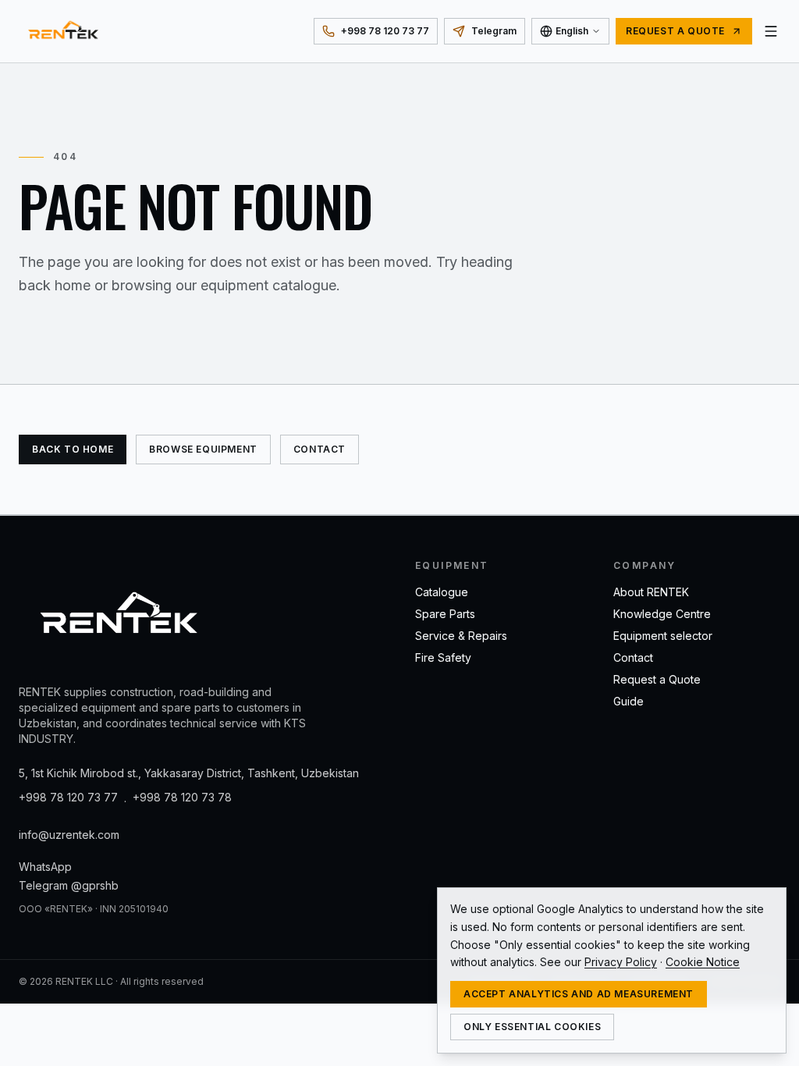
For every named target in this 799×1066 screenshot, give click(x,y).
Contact (319, 449)
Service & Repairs (461, 635)
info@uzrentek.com (69, 834)
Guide (628, 701)
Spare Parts (445, 613)
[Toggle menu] (770, 31)
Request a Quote (657, 679)
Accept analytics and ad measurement (578, 994)
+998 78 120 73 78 (182, 797)
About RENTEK (651, 592)
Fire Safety (443, 657)
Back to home (72, 449)
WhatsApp (45, 866)
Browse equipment (203, 449)
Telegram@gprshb (69, 885)
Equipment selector (662, 635)
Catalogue (441, 592)
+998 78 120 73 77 (68, 797)
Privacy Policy (620, 961)
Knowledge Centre (662, 613)
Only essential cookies (532, 1026)
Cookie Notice (703, 961)
